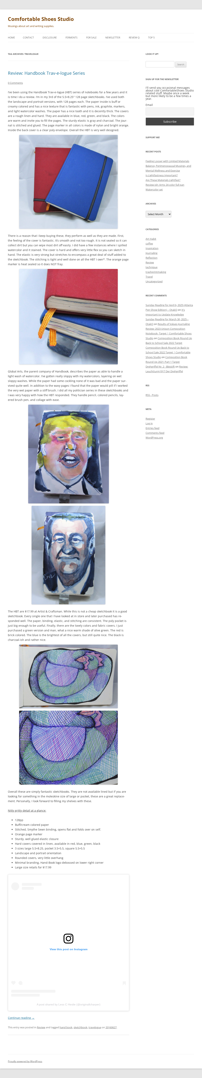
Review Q (134, 37)
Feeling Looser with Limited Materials (167, 161)
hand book (66, 1027)
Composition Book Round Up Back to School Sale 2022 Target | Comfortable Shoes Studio (168, 352)
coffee (149, 243)
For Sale (91, 37)
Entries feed (152, 428)
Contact (28, 37)
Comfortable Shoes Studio (41, 18)
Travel (149, 276)
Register (150, 418)
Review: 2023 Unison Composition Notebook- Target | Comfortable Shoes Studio (169, 333)
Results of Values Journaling (174, 324)
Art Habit (151, 239)
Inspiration (152, 248)
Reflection (151, 257)
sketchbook (80, 1027)
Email (149, 105)
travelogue (95, 1027)
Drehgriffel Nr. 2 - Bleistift (160, 366)
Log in (149, 423)
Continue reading (21, 1018)
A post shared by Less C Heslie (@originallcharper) (68, 1004)
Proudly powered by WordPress (25, 1061)
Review (41, 1027)
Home (11, 37)
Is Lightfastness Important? (162, 175)
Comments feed (155, 433)
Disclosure (50, 37)
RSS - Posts (152, 395)
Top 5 (151, 37)
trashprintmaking (156, 272)
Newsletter (112, 37)
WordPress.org (154, 437)
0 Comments (15, 83)
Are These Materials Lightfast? (163, 180)
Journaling (151, 253)
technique (151, 267)
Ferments (71, 37)
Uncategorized (154, 281)
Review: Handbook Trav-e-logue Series (46, 73)
